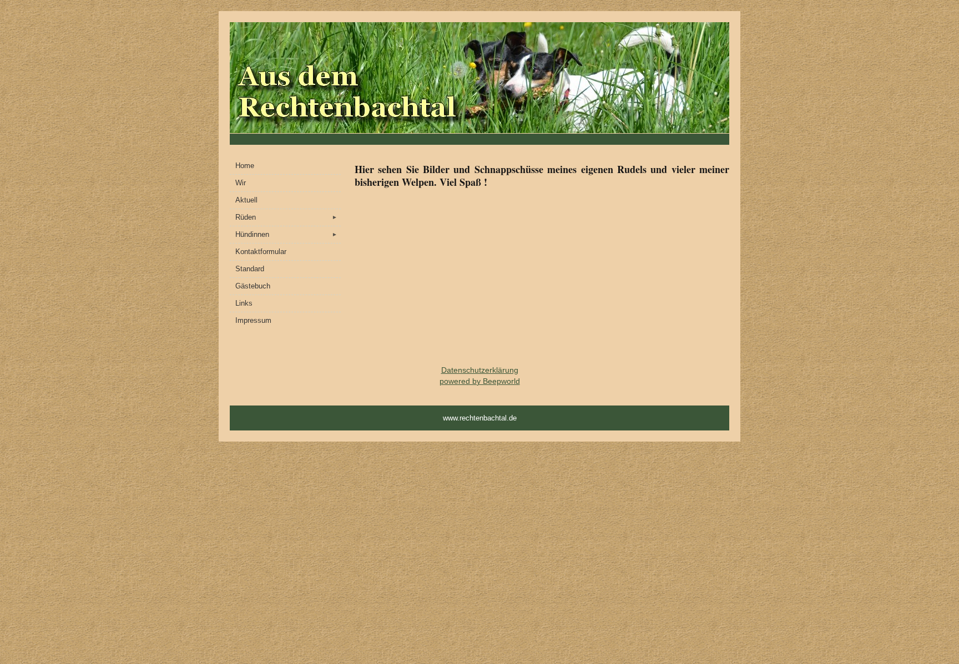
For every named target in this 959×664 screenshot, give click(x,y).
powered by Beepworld (480, 381)
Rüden (286, 217)
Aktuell (246, 200)
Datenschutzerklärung (479, 370)
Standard (249, 269)
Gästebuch (252, 286)
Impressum (253, 320)
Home (244, 165)
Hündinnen (286, 234)
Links (244, 303)
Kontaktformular (260, 251)
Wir (240, 183)
